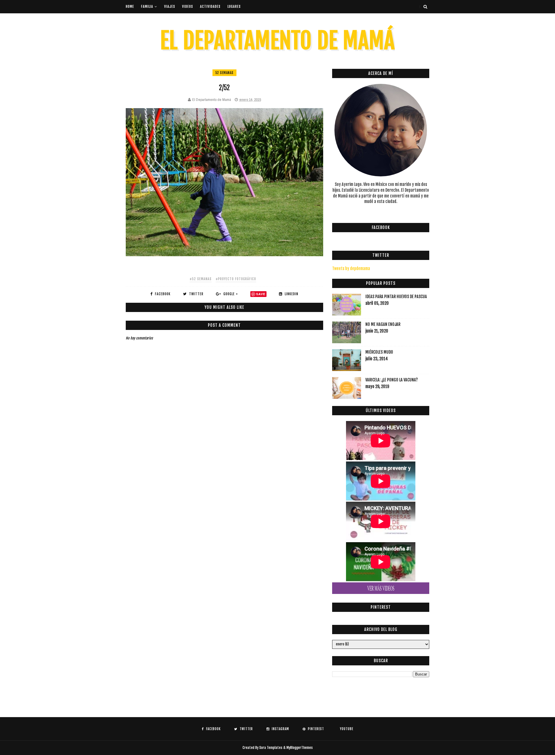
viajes (169, 6)
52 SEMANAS (224, 73)
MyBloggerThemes (299, 747)
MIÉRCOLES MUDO (379, 352)
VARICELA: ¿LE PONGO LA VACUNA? (391, 379)
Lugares (234, 6)
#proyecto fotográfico (236, 279)
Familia (147, 6)
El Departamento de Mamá (277, 41)
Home (130, 6)
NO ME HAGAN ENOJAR (382, 324)
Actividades (210, 6)
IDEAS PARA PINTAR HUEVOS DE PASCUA (396, 296)
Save (260, 294)
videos (187, 6)
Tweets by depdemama (351, 268)
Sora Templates (270, 747)
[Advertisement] (231, 447)
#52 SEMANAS (201, 279)
